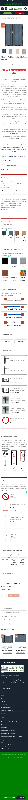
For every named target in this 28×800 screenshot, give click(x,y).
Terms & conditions (6, 707)
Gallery (17, 138)
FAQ (2, 698)
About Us (22, 682)
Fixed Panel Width (5, 209)
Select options (7, 652)
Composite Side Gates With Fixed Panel (11, 18)
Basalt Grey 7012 (22, 265)
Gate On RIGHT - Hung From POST (14, 302)
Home (2, 17)
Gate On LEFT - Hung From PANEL (14, 325)
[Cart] (25, 8)
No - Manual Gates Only (5, 559)
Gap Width (3, 190)
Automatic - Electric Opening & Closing (23, 561)
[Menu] (2, 8)
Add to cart (14, 595)
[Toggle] (2, 605)
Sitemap (3, 713)
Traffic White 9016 (14, 278)
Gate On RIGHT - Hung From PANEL (14, 309)
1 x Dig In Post (14, 467)
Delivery (19, 144)
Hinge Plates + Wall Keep (5, 467)
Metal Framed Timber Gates (8, 730)
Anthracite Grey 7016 (14, 265)
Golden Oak (24, 236)
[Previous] (3, 34)
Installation (21, 142)
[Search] (6, 8)
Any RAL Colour (23, 278)
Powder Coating (14, 133)
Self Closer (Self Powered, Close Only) (14, 561)
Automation (4, 727)
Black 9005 (5, 265)
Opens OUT (20, 341)
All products (4, 724)
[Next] (24, 34)
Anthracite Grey (10, 236)
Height (2, 165)
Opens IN (7, 341)
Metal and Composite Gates (13, 17)
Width (2, 169)
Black (4, 235)
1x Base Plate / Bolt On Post (23, 468)
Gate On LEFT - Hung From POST (14, 317)
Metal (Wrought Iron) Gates (8, 733)
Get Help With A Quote (7, 710)
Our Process (4, 704)
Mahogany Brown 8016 (5, 278)
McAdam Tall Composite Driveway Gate (21, 647)
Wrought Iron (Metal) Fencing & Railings (11, 736)
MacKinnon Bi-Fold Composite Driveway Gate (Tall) (7, 647)
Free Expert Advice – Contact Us (9, 722)
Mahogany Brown (17, 236)
